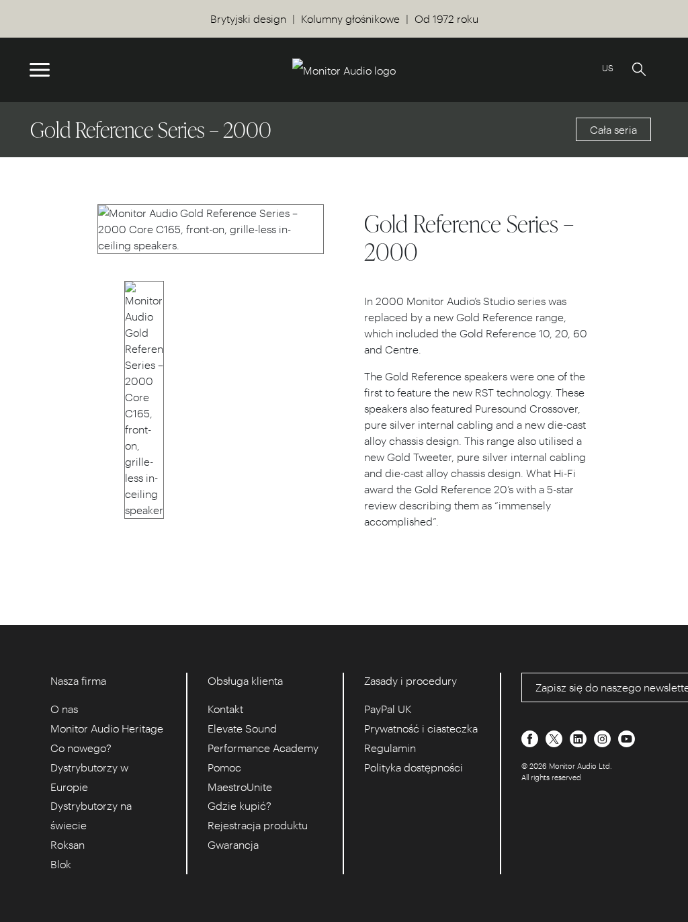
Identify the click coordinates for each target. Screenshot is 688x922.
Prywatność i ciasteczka (421, 728)
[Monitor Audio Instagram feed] (603, 736)
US (607, 67)
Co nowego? (81, 747)
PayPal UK (388, 708)
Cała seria (613, 129)
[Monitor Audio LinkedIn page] (579, 736)
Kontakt (225, 708)
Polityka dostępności (413, 767)
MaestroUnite (240, 786)
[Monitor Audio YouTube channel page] (626, 736)
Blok (60, 863)
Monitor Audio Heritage (106, 728)
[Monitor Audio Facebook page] (531, 736)
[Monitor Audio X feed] (555, 736)
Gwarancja (233, 844)
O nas (64, 708)
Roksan (67, 844)
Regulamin (390, 747)
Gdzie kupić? (239, 805)
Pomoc (224, 767)
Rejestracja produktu (258, 825)
